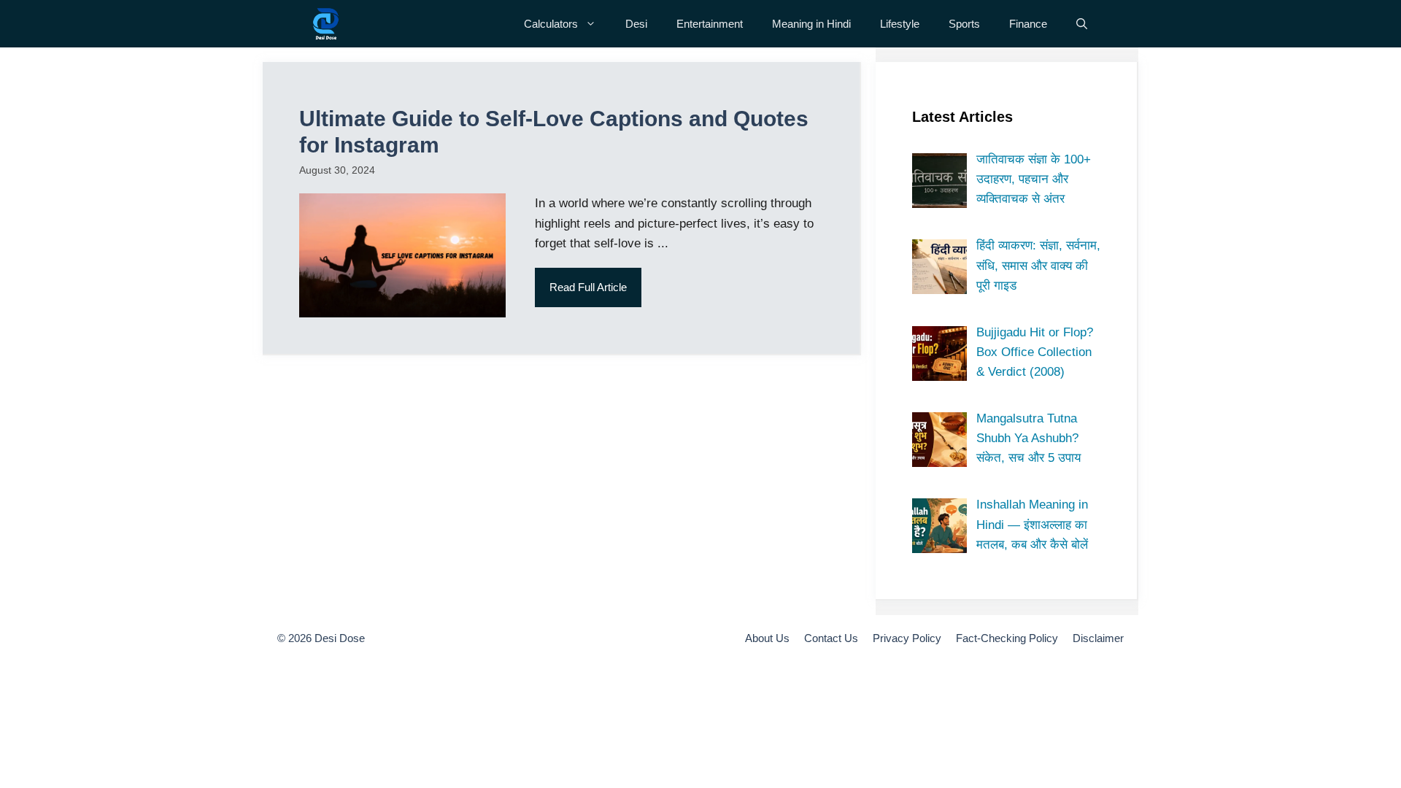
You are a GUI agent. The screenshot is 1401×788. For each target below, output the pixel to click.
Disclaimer (1098, 638)
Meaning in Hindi (811, 24)
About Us (767, 638)
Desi (636, 24)
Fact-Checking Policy (1007, 638)
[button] (1082, 23)
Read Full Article (588, 287)
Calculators (551, 24)
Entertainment (709, 24)
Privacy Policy (907, 638)
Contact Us (831, 638)
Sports (964, 24)
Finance (1028, 24)
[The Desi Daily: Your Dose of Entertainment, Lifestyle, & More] (325, 23)
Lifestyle (899, 24)
